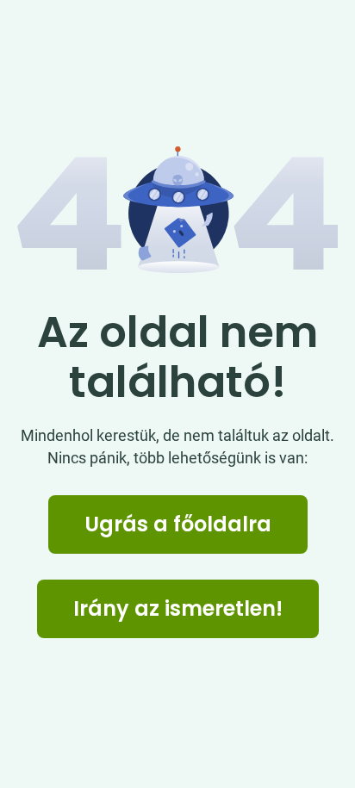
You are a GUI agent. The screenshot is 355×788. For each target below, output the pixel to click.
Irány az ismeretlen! (178, 608)
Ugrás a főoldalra (177, 524)
